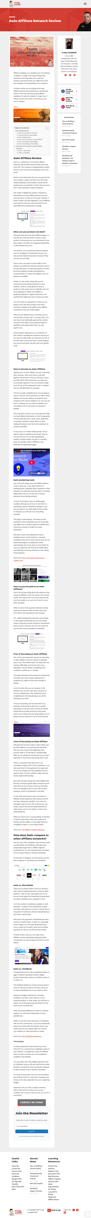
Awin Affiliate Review (22, 131)
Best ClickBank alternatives (31, 1036)
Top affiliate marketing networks (33, 830)
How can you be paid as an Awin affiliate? (30, 139)
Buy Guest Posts (54, 1174)
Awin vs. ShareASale (24, 150)
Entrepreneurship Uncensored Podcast (69, 132)
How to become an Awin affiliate (28, 135)
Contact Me (16, 1169)
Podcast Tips (52, 1166)
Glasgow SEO (17, 1179)
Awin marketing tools (25, 137)
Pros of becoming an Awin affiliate (28, 142)
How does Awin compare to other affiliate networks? (29, 147)
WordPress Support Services (69, 148)
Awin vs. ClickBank (24, 153)
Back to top (56, 1210)
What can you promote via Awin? (27, 133)
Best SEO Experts (68, 140)
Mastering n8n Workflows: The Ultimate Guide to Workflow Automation (69, 159)
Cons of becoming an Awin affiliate (28, 144)
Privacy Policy (17, 1171)
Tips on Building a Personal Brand (68, 123)
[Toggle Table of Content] (46, 128)
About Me (15, 1166)
